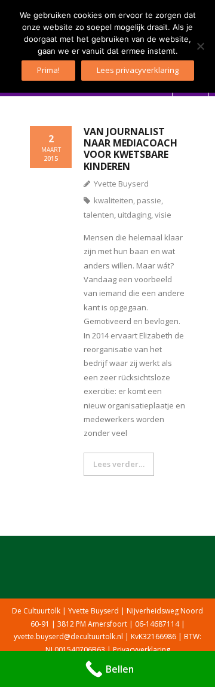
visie (163, 214)
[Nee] (200, 46)
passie (149, 200)
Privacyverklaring (141, 650)
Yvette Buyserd (121, 183)
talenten (99, 214)
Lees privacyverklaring (138, 70)
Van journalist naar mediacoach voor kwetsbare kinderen (130, 149)
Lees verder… (119, 464)
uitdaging (134, 214)
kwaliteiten (113, 200)
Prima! (48, 70)
